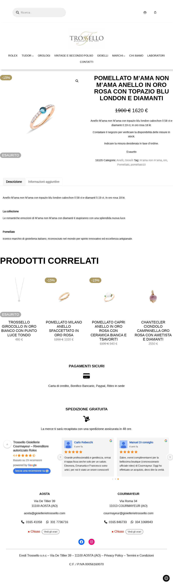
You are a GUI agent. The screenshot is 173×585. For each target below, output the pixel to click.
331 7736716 (59, 522)
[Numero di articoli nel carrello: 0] (155, 12)
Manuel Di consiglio (141, 442)
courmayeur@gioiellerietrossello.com (128, 513)
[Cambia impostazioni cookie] (166, 578)
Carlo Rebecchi (83, 442)
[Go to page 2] (118, 479)
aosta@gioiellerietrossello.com (44, 513)
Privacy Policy (113, 555)
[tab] (14, 182)
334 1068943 (144, 522)
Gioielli (129, 160)
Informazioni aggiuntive (43, 182)
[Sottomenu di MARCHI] (124, 56)
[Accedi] (145, 12)
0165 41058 (34, 522)
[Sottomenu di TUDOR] (33, 56)
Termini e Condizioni (140, 555)
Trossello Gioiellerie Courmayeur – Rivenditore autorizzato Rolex (31, 446)
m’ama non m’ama (151, 160)
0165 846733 (118, 522)
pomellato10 (138, 164)
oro (165, 160)
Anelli (120, 160)
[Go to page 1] (115, 479)
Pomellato (123, 164)
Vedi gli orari (50, 531)
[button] (77, 81)
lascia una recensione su (30, 470)
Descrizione (14, 182)
